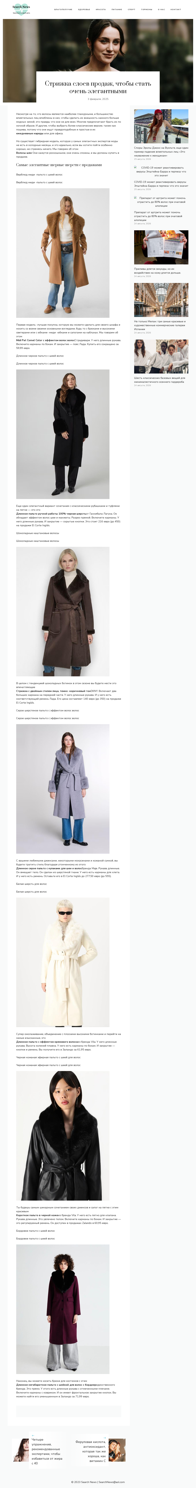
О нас (161, 9)
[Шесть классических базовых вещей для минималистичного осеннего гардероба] (161, 371)
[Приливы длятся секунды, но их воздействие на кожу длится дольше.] (161, 262)
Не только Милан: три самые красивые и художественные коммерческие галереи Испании (160, 325)
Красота (101, 9)
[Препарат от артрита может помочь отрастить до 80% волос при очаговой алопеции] (161, 206)
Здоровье (84, 9)
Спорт (131, 9)
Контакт (176, 9)
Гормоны (146, 9)
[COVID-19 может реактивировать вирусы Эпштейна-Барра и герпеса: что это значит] (161, 175)
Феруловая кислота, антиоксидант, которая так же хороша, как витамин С (91, 1451)
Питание (117, 9)
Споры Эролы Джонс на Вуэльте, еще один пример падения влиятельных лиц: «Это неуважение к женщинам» (161, 151)
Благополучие (63, 9)
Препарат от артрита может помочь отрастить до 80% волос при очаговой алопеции (158, 216)
